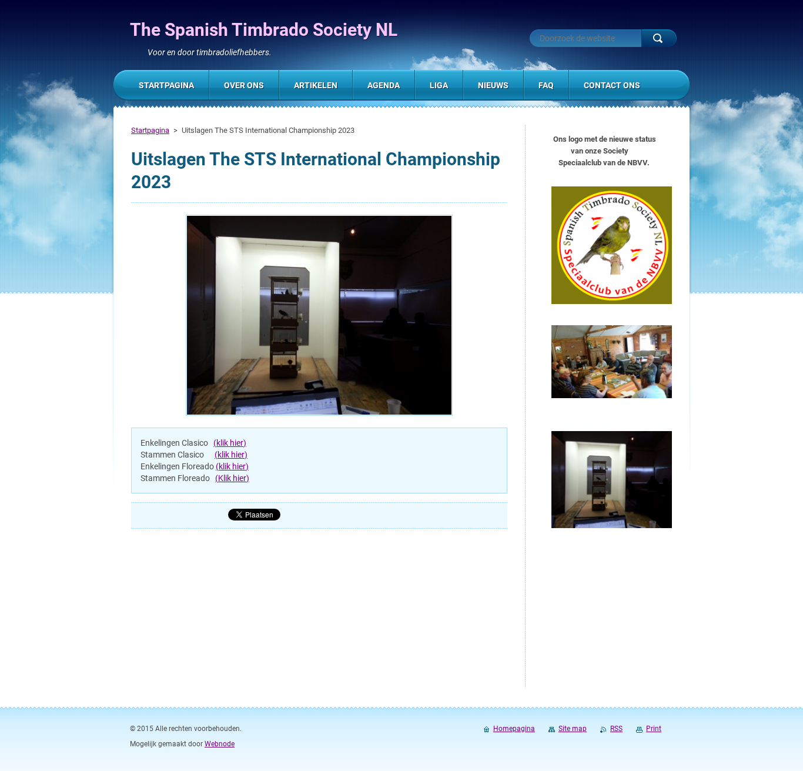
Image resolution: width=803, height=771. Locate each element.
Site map (572, 729)
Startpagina (150, 130)
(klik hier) (229, 443)
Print (653, 729)
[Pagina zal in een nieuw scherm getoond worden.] (319, 317)
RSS (616, 729)
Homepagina (514, 729)
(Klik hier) (232, 478)
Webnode (220, 744)
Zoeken (659, 38)
